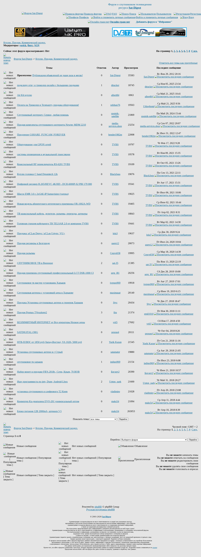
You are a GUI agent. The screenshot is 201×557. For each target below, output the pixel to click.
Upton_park (115, 381)
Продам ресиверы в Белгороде (33, 243)
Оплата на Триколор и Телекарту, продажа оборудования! (48, 105)
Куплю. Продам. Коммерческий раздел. (24, 42)
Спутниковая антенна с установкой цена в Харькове (45, 292)
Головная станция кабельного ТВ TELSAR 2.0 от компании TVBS (53, 223)
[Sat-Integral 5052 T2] (149, 36)
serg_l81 (115, 273)
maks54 (115, 401)
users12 (115, 243)
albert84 (115, 95)
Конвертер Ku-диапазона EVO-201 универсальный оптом (48, 401)
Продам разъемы (26, 253)
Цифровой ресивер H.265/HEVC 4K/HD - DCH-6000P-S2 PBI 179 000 (54, 184)
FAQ (114, 14)
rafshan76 (115, 105)
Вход (191, 17)
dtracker (115, 85)
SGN (36, 45)
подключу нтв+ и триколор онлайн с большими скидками (48, 85)
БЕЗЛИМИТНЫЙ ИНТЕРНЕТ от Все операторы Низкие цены (51, 322)
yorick (22, 45)
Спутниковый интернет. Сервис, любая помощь (43, 115)
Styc (115, 302)
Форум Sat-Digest (23, 59)
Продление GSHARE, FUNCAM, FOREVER (41, 134)
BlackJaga (115, 174)
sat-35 (115, 263)
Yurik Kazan (115, 342)
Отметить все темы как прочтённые (178, 63)
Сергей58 (115, 253)
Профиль (84, 17)
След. (194, 51)
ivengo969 (115, 282)
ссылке (154, 547)
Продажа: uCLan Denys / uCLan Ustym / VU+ (41, 233)
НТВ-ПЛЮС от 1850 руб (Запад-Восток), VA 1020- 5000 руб (49, 342)
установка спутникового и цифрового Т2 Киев (42, 391)
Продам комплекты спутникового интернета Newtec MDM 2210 (51, 124)
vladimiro (115, 391)
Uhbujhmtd (149, 106)
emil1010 (148, 314)
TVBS (115, 144)
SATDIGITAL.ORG (27, 332)
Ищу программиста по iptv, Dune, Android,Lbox (42, 381)
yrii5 (115, 322)
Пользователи (163, 14)
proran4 (115, 332)
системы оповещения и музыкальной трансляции (43, 154)
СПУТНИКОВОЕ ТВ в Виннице (35, 263)
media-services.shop (115, 124)
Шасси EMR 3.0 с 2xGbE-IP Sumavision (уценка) (43, 194)
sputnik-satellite (115, 115)
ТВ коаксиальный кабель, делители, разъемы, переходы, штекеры (52, 213)
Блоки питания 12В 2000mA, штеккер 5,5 (39, 411)
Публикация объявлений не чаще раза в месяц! (57, 75)
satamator (115, 352)
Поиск (132, 14)
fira (115, 312)
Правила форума (93, 14)
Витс (30, 45)
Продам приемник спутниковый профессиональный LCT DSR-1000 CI (55, 273)
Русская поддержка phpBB (100, 509)
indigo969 (115, 362)
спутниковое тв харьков (30, 362)
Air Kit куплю (24, 95)
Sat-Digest (115, 75)
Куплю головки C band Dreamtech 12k (37, 174)
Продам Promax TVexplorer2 (32, 312)
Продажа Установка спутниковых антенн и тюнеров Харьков (50, 302)
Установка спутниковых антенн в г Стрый (40, 352)
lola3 (115, 233)
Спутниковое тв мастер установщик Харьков (41, 282)
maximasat (115, 292)
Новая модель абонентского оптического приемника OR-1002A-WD (53, 203)
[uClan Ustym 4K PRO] (51, 36)
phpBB (98, 506)
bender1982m (115, 134)
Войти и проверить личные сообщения (157, 17)
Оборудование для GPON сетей (34, 144)
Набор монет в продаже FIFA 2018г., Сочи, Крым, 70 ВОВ (48, 371)
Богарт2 (115, 371)
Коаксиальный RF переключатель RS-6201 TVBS (43, 164)
